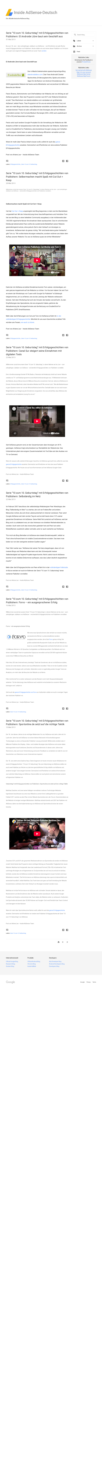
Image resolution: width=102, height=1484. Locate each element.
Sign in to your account (84, 72)
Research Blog (10, 964)
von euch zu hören (27, 322)
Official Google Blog (12, 961)
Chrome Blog (31, 964)
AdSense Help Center (83, 74)
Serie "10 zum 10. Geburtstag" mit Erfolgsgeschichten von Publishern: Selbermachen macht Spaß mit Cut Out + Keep (37, 177)
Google (82, 982)
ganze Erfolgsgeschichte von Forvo (26, 692)
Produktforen (86, 62)
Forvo (51, 639)
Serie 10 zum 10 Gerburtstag (29, 164)
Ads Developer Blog (55, 961)
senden (44, 51)
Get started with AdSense (84, 70)
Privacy (89, 982)
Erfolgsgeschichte (15, 164)
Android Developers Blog (57, 964)
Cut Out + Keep (17, 211)
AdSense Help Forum (83, 76)
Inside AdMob (31, 966)
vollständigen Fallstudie (59, 567)
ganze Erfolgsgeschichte (14, 464)
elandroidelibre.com (35, 74)
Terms (94, 982)
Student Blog (10, 966)
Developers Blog (54, 966)
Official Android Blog (33, 961)
